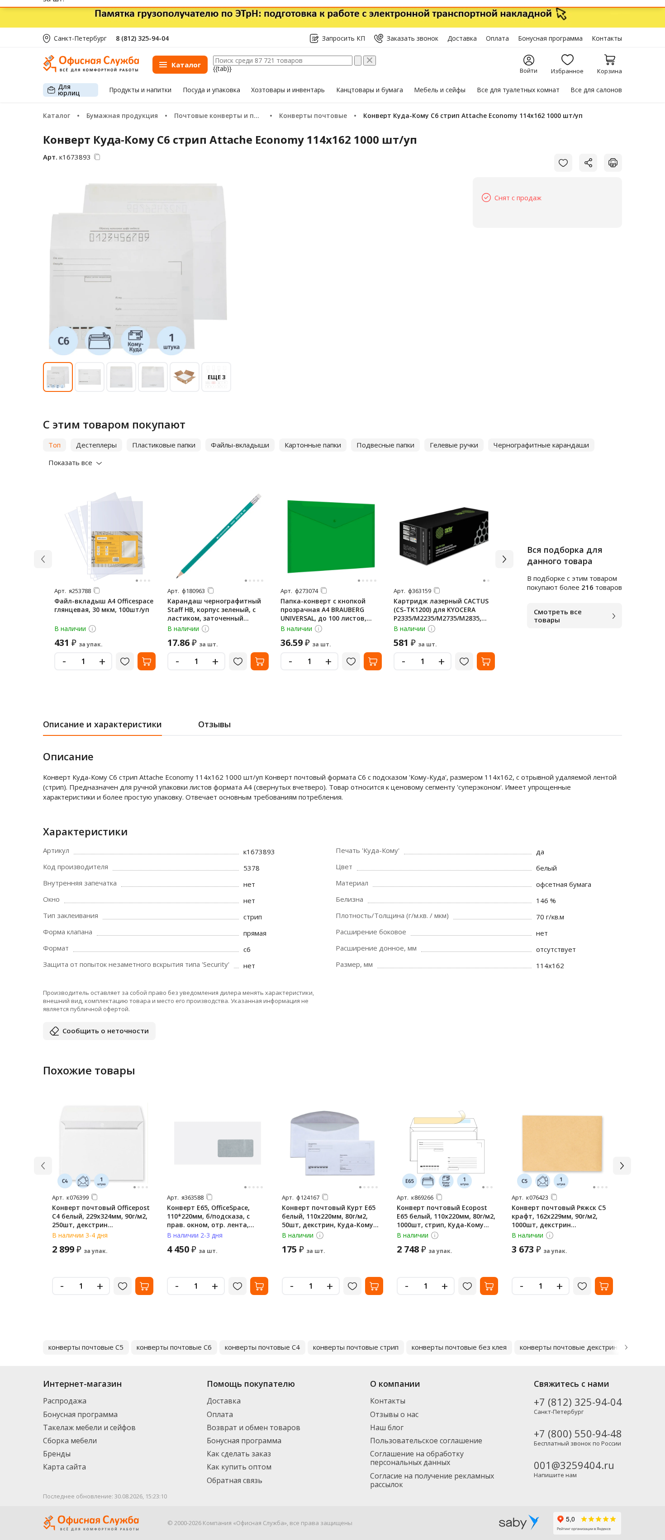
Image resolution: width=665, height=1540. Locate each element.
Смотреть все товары (558, 615)
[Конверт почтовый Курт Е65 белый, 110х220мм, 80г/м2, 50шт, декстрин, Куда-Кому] (332, 1143)
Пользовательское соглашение (426, 1441)
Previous (39, 1347)
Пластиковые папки (163, 444)
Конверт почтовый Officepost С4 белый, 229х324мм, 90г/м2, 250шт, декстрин (101, 1216)
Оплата (497, 38)
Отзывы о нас (394, 1414)
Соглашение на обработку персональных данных (417, 1458)
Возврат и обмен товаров (253, 1427)
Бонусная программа (550, 38)
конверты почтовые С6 (174, 1347)
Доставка (462, 38)
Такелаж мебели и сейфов (89, 1427)
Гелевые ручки (454, 444)
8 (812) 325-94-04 (142, 38)
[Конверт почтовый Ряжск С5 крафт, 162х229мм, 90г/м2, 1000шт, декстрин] (562, 1143)
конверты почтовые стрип (356, 1347)
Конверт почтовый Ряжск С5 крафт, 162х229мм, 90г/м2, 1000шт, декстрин (559, 1216)
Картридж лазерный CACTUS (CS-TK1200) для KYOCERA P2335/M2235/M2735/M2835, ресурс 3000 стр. (441, 614)
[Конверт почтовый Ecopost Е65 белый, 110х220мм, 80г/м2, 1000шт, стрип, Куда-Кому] (447, 1143)
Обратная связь (234, 1480)
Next (626, 1347)
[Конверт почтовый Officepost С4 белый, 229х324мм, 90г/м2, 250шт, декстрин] (102, 1143)
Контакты (607, 38)
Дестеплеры (96, 444)
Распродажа (64, 1401)
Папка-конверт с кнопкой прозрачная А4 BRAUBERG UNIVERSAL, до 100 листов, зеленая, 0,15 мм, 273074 (323, 614)
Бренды (57, 1454)
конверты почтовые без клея (459, 1347)
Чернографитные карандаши (541, 444)
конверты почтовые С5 (86, 1347)
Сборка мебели (70, 1441)
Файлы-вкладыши (240, 444)
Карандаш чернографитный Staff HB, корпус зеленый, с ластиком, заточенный (214, 609)
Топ (54, 444)
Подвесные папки (385, 444)
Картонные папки (313, 444)
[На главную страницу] (91, 70)
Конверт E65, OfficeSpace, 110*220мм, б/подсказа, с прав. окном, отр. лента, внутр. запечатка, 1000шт (210, 1220)
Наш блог (387, 1427)
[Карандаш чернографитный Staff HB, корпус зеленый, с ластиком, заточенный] (218, 536)
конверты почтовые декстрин (569, 1347)
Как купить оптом (239, 1467)
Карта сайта (64, 1467)
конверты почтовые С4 (262, 1347)
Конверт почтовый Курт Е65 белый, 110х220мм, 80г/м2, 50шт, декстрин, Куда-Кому (328, 1216)
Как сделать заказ (239, 1454)
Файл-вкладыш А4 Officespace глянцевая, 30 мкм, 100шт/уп (103, 605)
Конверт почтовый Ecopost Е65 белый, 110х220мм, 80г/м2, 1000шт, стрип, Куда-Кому (446, 1216)
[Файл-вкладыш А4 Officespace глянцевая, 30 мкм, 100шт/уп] (105, 536)
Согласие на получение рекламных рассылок (432, 1480)
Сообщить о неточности (105, 1030)
